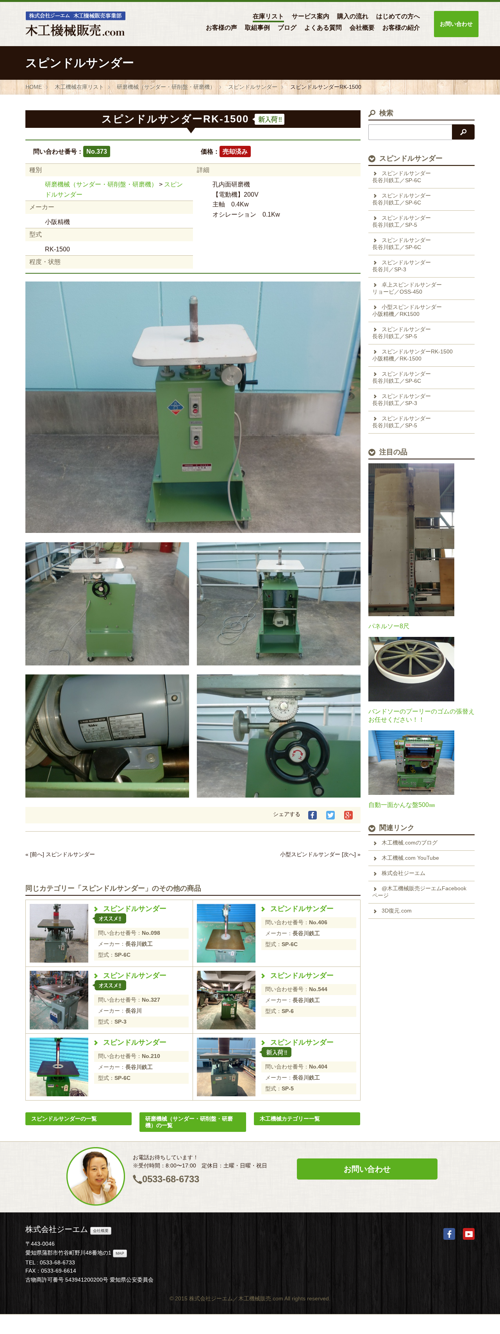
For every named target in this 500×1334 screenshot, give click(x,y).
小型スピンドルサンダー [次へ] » (320, 854)
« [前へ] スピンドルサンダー (60, 854)
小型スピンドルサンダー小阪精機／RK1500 (407, 310)
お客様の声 (221, 27)
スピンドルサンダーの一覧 (64, 1118)
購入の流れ (352, 16)
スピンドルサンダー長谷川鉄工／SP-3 (401, 399)
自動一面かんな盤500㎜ (401, 804)
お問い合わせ (456, 24)
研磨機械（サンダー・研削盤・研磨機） (101, 184)
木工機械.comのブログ (410, 842)
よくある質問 (323, 27)
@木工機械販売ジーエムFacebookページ (419, 891)
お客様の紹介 (401, 27)
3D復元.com (397, 910)
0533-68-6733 (170, 1179)
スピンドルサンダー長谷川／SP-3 (401, 266)
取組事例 (257, 27)
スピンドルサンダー (134, 909)
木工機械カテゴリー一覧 (290, 1118)
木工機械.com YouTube (410, 858)
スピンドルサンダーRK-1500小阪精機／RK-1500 (412, 355)
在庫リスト (268, 16)
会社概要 (362, 27)
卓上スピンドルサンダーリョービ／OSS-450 (407, 288)
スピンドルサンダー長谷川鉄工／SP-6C (401, 176)
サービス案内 (310, 16)
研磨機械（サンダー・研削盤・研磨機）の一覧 (189, 1121)
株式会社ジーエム (403, 873)
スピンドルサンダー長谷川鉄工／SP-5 (401, 221)
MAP (120, 1253)
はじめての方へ (398, 16)
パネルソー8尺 (388, 626)
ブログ (287, 27)
